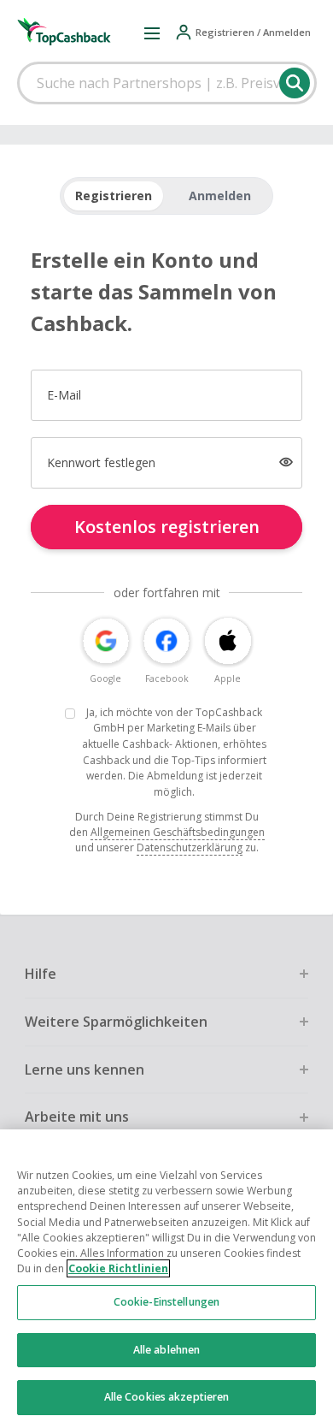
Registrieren (113, 195)
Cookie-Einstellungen (166, 1302)
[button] (152, 32)
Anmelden (220, 195)
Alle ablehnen (167, 1349)
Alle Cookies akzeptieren (167, 1396)
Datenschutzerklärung (189, 847)
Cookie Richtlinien (118, 1268)
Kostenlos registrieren (167, 526)
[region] (166, 1278)
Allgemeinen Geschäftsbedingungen (178, 832)
